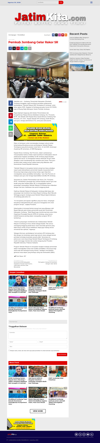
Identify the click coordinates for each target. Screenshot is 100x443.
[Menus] (91, 2)
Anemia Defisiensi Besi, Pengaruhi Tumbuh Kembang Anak (79, 38)
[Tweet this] (14, 48)
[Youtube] (62, 35)
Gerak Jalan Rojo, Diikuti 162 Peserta (80, 49)
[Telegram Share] (22, 48)
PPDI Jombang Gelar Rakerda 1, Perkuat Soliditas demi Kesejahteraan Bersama (81, 53)
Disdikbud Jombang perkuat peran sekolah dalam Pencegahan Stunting (57, 310)
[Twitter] (56, 35)
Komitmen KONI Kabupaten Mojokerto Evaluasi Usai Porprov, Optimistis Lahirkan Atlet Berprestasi (23, 264)
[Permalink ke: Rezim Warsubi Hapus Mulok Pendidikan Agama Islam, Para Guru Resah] (38, 301)
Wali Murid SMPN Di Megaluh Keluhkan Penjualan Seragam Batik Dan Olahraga (37, 290)
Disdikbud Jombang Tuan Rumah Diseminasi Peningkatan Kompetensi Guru (17, 310)
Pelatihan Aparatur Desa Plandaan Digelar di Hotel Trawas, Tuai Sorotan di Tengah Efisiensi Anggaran (81, 59)
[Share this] (10, 48)
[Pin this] (18, 48)
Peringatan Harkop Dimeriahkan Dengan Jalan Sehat (47, 262)
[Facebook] (53, 35)
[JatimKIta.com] (50, 18)
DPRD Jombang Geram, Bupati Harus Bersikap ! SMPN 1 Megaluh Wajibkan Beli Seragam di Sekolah (17, 290)
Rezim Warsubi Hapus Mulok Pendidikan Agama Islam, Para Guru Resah (38, 309)
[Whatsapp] (26, 48)
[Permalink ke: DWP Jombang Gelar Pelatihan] (58, 281)
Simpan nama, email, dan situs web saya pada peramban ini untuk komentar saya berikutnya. (35, 350)
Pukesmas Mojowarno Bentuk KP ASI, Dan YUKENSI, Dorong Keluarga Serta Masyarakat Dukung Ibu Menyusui (80, 44)
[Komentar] (29, 48)
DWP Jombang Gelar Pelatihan (56, 288)
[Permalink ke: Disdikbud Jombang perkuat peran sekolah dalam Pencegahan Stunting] (58, 301)
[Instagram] (59, 35)
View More (38, 411)
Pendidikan (22, 45)
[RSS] (66, 35)
